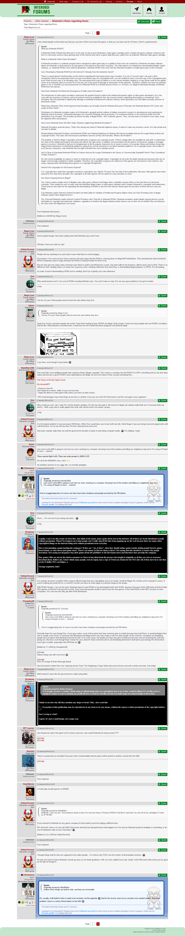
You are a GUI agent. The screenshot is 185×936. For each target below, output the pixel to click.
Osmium (119, 2)
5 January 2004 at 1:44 (45, 306)
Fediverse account (87, 503)
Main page (64, 2)
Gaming (109, 2)
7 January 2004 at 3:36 (45, 532)
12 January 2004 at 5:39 (45, 840)
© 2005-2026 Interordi (158, 930)
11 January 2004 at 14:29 (45, 784)
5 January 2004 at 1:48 (45, 357)
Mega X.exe (29, 37)
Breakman (29, 532)
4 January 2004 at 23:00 (45, 249)
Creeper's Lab (77, 2)
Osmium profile (48, 505)
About (139, 2)
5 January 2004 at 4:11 (45, 419)
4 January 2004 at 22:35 (45, 231)
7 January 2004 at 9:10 (45, 601)
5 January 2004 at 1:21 (45, 295)
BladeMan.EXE (27, 368)
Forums (130, 2)
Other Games (42, 21)
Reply (158, 22)
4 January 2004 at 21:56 (45, 221)
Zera (32, 276)
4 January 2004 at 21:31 (45, 37)
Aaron (31, 444)
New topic (145, 22)
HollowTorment (27, 249)
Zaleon (31, 306)
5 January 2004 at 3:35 (45, 400)
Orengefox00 (28, 601)
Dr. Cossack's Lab (94, 2)
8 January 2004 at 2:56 (45, 679)
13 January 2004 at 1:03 (45, 875)
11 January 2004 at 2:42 (45, 774)
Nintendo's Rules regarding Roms (70, 21)
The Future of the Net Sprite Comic (51, 380)
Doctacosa (29, 468)
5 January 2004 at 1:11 (45, 276)
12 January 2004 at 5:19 (45, 803)
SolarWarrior (28, 784)
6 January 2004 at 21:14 (45, 444)
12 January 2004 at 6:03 (45, 850)
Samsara (30, 751)
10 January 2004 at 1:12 (45, 728)
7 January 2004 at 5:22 (45, 576)
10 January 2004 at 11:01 (45, 751)
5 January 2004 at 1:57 (45, 368)
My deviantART (43, 384)
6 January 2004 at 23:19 (45, 513)
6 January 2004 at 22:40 (45, 468)
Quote (163, 37)
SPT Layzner (28, 728)
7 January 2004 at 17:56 (45, 669)
